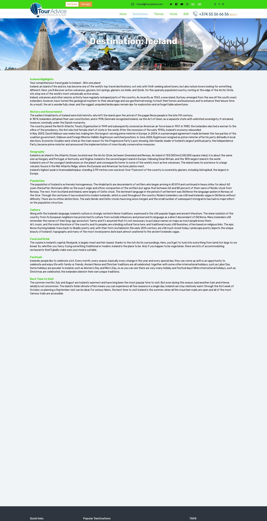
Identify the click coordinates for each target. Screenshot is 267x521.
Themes (159, 14)
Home (123, 14)
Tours (132, 50)
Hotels (173, 14)
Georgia (85, 4)
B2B (186, 14)
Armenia (72, 4)
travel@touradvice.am (149, 4)
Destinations (140, 14)
